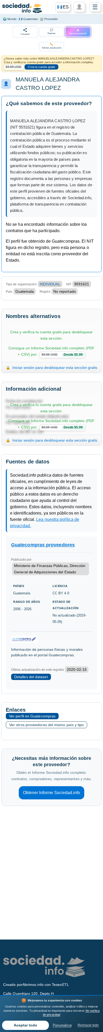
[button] (62, 7)
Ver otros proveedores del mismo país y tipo (46, 725)
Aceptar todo (25, 1025)
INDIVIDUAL (50, 284)
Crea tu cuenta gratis (41, 67)
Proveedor (49, 19)
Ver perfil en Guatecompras (32, 716)
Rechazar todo (88, 1025)
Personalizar (62, 1025)
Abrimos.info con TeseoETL (45, 984)
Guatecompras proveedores (43, 544)
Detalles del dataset (31, 677)
